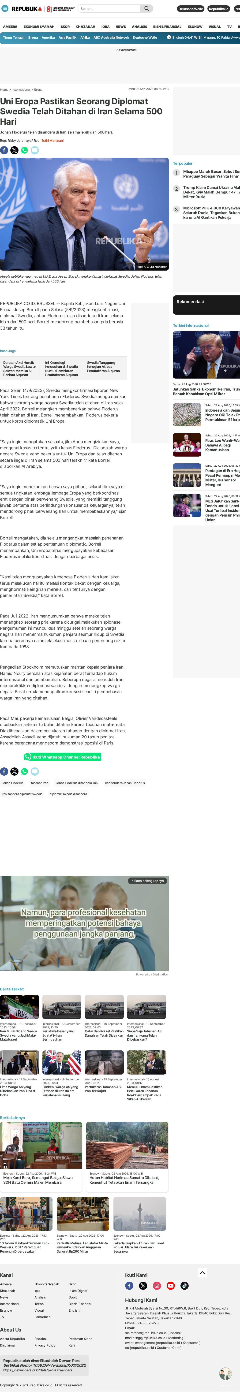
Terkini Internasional (191, 325)
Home (4, 89)
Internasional (21, 89)
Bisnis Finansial (167, 27)
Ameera (6, 1284)
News (4, 1297)
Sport (73, 1297)
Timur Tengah (14, 37)
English (74, 1310)
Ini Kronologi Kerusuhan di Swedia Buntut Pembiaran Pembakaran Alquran (61, 369)
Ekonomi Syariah (39, 27)
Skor (72, 1284)
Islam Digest (78, 1291)
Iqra (37, 1291)
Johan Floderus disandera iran (77, 783)
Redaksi (40, 1339)
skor (65, 27)
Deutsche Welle (191, 9)
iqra (105, 27)
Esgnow (6, 1310)
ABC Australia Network (111, 37)
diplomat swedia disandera (68, 794)
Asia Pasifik (67, 37)
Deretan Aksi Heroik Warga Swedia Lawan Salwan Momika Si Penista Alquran (19, 369)
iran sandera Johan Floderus (125, 783)
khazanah (85, 27)
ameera (10, 27)
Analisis (40, 1297)
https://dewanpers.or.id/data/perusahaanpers (37, 1370)
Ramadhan (42, 1317)
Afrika (85, 37)
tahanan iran (39, 783)
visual (215, 27)
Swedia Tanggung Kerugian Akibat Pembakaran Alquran (103, 367)
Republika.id (218, 9)
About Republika (12, 1339)
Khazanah (7, 1291)
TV (229, 27)
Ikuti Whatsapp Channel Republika (66, 757)
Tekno (39, 1304)
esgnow (195, 27)
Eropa (33, 37)
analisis (139, 27)
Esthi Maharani (52, 140)
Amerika (48, 37)
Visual (39, 1310)
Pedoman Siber (80, 1339)
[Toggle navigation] (5, 8)
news (121, 27)
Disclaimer (7, 1345)
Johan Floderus (12, 783)
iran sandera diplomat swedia (22, 794)
